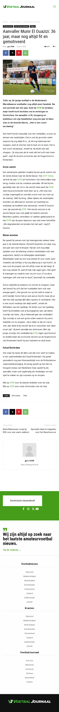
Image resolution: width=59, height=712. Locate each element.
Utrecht (30, 602)
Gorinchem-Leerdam (31, 22)
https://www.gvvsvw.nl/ (29, 465)
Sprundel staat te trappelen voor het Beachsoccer (43, 430)
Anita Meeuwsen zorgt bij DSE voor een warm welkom (16, 430)
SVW (39, 108)
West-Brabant (29, 581)
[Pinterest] (19, 53)
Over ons (29, 661)
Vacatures (29, 669)
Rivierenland (16, 22)
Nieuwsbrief (29, 678)
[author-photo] (29, 456)
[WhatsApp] (25, 53)
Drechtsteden (29, 585)
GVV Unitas (48, 176)
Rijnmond (29, 572)
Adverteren (29, 665)
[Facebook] (6, 53)
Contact (29, 682)
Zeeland (29, 593)
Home (5, 22)
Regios (33, 26)
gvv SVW (10, 46)
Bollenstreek (29, 598)
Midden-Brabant (29, 576)
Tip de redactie (10, 550)
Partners (29, 673)
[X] (12, 53)
